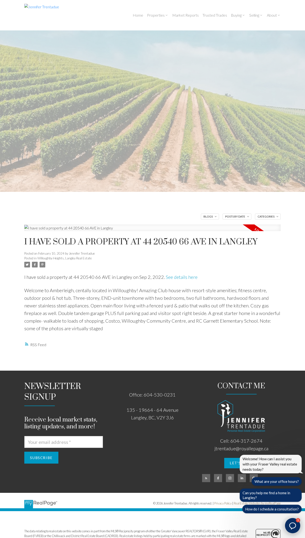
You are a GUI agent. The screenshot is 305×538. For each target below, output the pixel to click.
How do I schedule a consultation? (272, 509)
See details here (182, 277)
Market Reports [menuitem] (185, 15)
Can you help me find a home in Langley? (266, 495)
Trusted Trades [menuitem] (215, 15)
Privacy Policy (223, 503)
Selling (254, 15)
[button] (206, 478)
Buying (236, 15)
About (272, 15)
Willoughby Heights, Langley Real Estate (64, 258)
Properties (156, 15)
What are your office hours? (276, 481)
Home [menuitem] (138, 15)
